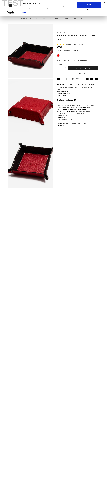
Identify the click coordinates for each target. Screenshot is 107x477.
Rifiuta (89, 10)
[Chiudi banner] (104, 2)
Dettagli (24, 12)
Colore (61, 52)
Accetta (89, 4)
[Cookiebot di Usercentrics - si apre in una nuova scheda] (11, 12)
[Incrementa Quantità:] (65, 67)
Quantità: (59, 64)
